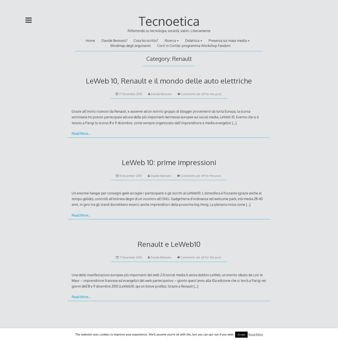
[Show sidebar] (28, 20)
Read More (255, 334)
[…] (234, 123)
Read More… (81, 133)
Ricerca (170, 40)
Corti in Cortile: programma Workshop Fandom (193, 45)
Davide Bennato (161, 94)
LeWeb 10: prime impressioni (169, 162)
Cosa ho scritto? (146, 40)
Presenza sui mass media (228, 40)
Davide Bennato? (114, 40)
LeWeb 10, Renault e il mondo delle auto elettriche (169, 80)
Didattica (192, 40)
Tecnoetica (169, 21)
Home (90, 40)
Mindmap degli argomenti (130, 45)
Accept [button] (241, 334)
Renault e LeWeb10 (169, 244)
